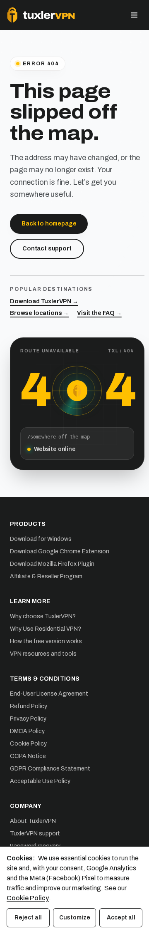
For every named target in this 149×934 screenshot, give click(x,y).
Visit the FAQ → (99, 313)
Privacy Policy (28, 719)
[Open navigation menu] (134, 15)
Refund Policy (28, 706)
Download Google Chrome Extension (59, 551)
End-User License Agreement (49, 694)
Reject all (28, 917)
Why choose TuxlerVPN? (43, 616)
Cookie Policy (28, 744)
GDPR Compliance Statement (50, 769)
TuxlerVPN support (35, 833)
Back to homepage (49, 223)
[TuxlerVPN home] (41, 15)
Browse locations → (39, 313)
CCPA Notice (28, 756)
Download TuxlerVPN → (44, 301)
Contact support (47, 248)
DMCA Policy (27, 731)
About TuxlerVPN (33, 821)
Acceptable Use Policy (40, 781)
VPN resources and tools (43, 654)
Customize (74, 917)
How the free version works (46, 641)
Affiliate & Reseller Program (46, 576)
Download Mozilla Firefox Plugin (52, 564)
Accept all (121, 917)
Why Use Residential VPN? (45, 629)
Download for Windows (41, 539)
